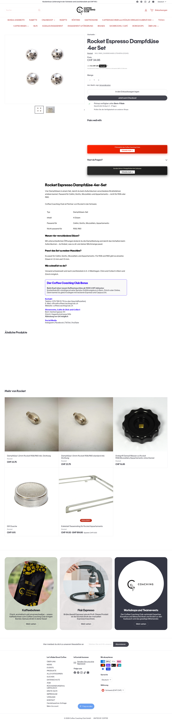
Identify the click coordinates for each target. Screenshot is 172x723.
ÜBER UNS (152, 26)
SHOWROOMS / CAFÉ (119, 26)
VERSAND (51, 697)
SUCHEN (50, 677)
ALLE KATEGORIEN (55, 674)
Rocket (21, 391)
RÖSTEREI (76, 20)
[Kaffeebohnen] (31, 583)
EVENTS (50, 668)
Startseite (91, 35)
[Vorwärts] (83, 110)
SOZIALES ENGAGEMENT (52, 26)
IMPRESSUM (52, 694)
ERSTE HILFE (52, 691)
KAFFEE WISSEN (20, 26)
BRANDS (101, 26)
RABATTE (33, 20)
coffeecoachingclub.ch (63, 305)
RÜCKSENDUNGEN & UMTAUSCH (56, 687)
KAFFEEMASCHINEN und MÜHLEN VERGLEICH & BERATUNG (127, 20)
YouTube (75, 322)
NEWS (49, 664)
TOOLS (161, 20)
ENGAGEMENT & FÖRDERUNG (80, 26)
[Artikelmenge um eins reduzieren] (89, 80)
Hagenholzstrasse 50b (61, 314)
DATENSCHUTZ (53, 680)
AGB (49, 683)
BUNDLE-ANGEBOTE (16, 20)
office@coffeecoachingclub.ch (64, 303)
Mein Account (52, 706)
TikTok (68, 322)
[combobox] (23, 10)
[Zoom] (45, 69)
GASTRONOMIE (91, 20)
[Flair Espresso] (86, 583)
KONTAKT (51, 700)
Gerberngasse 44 (57, 312)
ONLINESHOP (47, 20)
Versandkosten (105, 85)
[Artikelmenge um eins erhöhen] (98, 80)
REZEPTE (63, 20)
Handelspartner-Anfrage (57, 703)
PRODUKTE (51, 671)
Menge (90, 75)
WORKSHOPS (138, 26)
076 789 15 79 (58, 301)
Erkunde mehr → (127, 150)
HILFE (35, 26)
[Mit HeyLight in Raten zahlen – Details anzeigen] (107, 66)
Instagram (49, 322)
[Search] (39, 10)
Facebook (59, 322)
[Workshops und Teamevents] (141, 583)
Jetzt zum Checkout (127, 98)
